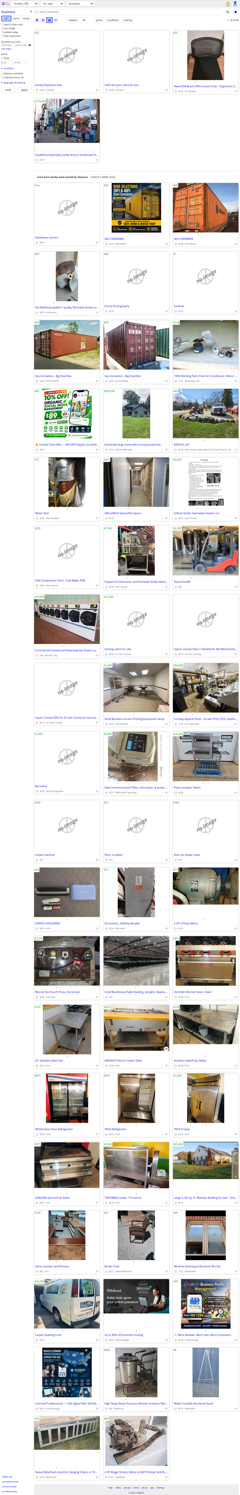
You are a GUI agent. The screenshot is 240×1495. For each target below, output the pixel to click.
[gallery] (49, 20)
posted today (11, 32)
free (6, 58)
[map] (56, 20)
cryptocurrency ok (14, 77)
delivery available (13, 73)
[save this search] (235, 12)
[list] (37, 20)
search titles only (13, 24)
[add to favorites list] (37, 90)
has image (9, 28)
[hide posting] (97, 90)
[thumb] (43, 20)
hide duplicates (12, 35)
